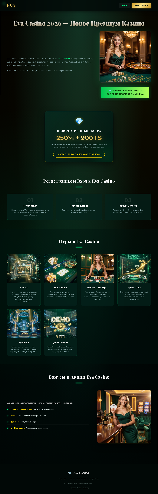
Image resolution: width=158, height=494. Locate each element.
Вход (124, 5)
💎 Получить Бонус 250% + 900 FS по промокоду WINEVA (125, 92)
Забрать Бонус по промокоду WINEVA (79, 154)
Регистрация (141, 5)
